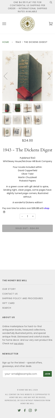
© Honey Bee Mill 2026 (27, 390)
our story (19, 343)
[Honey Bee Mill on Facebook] (24, 410)
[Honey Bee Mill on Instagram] (30, 410)
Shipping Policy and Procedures (22, 298)
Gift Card (8, 303)
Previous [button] (7, 76)
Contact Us (10, 293)
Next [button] (47, 76)
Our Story (9, 289)
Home (5, 42)
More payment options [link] (27, 244)
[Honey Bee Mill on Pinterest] (35, 410)
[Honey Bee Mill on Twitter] (19, 410)
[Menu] (4, 24)
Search (6, 307)
